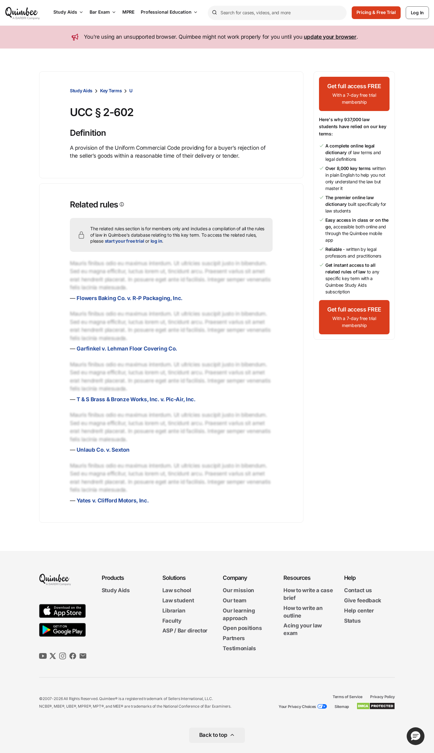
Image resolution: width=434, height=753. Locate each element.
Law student (178, 600)
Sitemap (342, 706)
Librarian (174, 610)
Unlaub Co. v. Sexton (103, 450)
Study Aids (65, 12)
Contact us (358, 590)
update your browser (330, 37)
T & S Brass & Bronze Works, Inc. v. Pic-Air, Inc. (136, 399)
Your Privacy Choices (297, 706)
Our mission (238, 590)
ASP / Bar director (185, 631)
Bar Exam (100, 12)
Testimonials (239, 648)
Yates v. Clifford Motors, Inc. (113, 500)
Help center (359, 610)
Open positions (242, 628)
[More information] (121, 204)
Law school (176, 590)
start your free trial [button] (124, 241)
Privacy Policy (382, 696)
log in (156, 241)
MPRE (128, 12)
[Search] (214, 13)
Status (352, 621)
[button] (354, 94)
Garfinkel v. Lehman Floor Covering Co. (127, 348)
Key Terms (111, 90)
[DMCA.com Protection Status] (375, 706)
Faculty (171, 621)
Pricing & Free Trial (376, 12)
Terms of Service (348, 696)
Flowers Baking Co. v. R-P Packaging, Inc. (130, 298)
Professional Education (166, 12)
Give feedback (362, 600)
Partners (234, 638)
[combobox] (277, 13)
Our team (235, 600)
